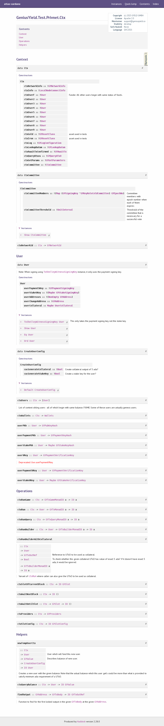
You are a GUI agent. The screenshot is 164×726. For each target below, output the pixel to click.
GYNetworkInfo (57, 86)
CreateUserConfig (45, 390)
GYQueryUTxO (54, 156)
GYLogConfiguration (49, 143)
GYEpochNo (117, 193)
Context (22, 33)
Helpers (23, 44)
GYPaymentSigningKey (62, 288)
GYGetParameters (55, 160)
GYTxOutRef (30, 555)
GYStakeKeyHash (65, 445)
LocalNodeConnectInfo (52, 90)
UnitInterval (65, 209)
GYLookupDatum (57, 147)
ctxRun (32, 576)
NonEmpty (54, 297)
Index (156, 3)
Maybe (52, 292)
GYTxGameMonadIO (54, 499)
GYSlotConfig (60, 624)
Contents (145, 3)
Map (58, 193)
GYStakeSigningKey (67, 292)
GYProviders (54, 614)
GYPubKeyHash (49, 425)
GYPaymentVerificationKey (58, 455)
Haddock (81, 721)
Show (26, 235)
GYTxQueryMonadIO (56, 519)
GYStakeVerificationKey (71, 480)
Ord (26, 341)
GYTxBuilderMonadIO (70, 529)
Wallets (49, 415)
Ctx (40, 245)
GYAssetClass (47, 134)
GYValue (28, 659)
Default (28, 390)
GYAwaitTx (60, 151)
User (21, 37)
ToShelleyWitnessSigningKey (60, 272)
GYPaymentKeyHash (61, 435)
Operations (24, 41)
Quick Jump (131, 3)
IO (72, 499)
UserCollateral (64, 305)
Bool (60, 369)
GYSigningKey (70, 193)
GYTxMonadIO (57, 509)
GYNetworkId (54, 245)
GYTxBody (57, 694)
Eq (25, 334)
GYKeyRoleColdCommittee (95, 193)
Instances (116, 3)
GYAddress (66, 297)
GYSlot (66, 584)
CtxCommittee (53, 164)
